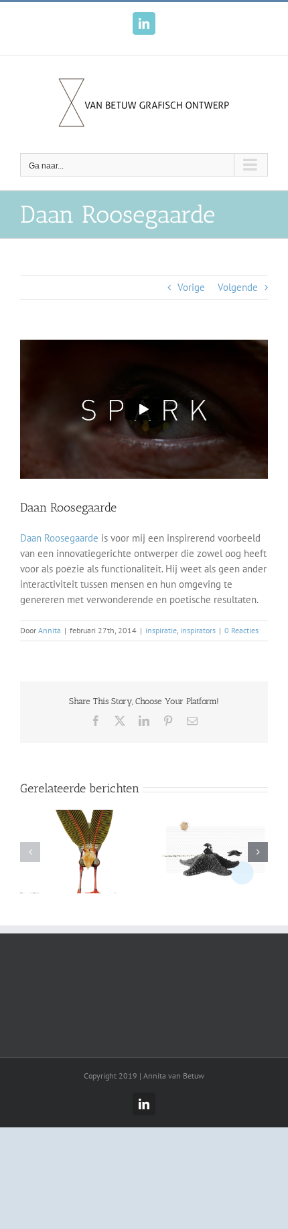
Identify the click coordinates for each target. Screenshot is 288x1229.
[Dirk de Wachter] (213, 816)
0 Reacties (241, 630)
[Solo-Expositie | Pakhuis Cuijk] (74, 816)
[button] (30, 852)
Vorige (191, 287)
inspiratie (161, 630)
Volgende (238, 287)
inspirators (198, 630)
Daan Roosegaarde (59, 538)
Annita (49, 630)
